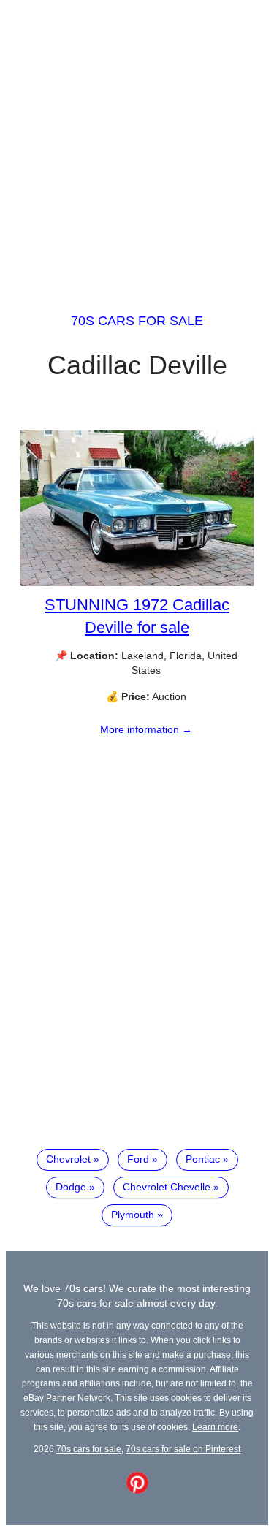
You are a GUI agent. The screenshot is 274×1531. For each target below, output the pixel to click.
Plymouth (132, 1214)
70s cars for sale (137, 321)
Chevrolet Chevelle (166, 1187)
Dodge (71, 1187)
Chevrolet (68, 1159)
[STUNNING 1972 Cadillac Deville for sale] (137, 582)
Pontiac (203, 1159)
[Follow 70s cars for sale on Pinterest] (137, 1490)
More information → (146, 729)
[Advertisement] (137, 143)
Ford (138, 1159)
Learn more (215, 1427)
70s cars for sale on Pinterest (183, 1449)
